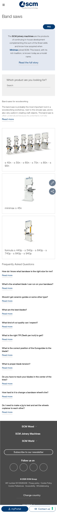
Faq (49, 26)
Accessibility (30, 486)
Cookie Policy (46, 483)
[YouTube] (24, 467)
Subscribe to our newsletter (28, 452)
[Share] (52, 191)
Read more (8, 119)
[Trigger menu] (3, 5)
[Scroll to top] (52, 496)
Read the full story (28, 62)
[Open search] (53, 5)
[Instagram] (43, 467)
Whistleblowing (42, 486)
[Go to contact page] (52, 183)
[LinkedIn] (34, 467)
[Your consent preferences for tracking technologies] (52, 508)
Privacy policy (34, 483)
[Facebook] (14, 467)
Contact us (44, 508)
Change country (31, 495)
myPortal (16, 508)
